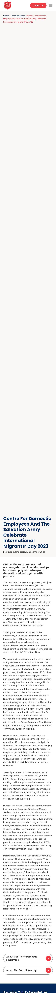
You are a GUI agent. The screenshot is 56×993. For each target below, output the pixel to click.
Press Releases (18, 15)
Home (6, 15)
